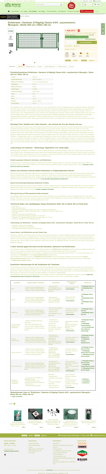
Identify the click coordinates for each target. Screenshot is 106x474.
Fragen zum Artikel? (16, 396)
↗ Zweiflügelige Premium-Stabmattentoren (85, 340)
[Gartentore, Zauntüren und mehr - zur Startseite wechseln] (13, 5)
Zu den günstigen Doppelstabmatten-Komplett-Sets (54, 179)
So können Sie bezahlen (35, 445)
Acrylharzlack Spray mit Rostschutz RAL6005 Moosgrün (18, 423)
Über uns (71, 66)
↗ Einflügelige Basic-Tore (87, 286)
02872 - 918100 (88, 1)
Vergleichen (69, 46)
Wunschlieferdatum (90, 39)
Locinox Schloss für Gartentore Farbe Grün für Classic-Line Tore (88, 422)
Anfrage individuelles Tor (50, 66)
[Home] (8, 11)
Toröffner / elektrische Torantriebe (45, 189)
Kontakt (30, 447)
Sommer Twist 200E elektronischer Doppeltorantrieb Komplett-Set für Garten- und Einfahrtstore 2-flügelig (53, 422)
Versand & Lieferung (34, 443)
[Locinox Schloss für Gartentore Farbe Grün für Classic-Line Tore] (88, 414)
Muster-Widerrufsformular (35, 451)
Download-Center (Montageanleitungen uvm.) (64, 458)
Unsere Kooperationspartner (60, 452)
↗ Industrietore (85, 382)
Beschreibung (12, 66)
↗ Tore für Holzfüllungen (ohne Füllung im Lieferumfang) (87, 329)
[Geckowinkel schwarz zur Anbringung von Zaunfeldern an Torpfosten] (35, 414)
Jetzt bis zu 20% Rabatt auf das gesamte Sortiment (63, 446)
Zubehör (40, 66)
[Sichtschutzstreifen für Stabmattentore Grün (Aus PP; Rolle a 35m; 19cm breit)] (71, 414)
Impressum (56, 460)
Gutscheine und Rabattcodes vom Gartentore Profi (64, 462)
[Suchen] (61, 4)
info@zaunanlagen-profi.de (11, 451)
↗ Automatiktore (85, 381)
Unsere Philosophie (58, 454)
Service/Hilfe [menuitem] (97, 1)
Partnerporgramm (57, 449)
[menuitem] (49, 4)
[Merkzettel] (81, 4)
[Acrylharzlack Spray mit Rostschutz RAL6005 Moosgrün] (18, 415)
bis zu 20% (91, 35)
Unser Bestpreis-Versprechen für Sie (62, 451)
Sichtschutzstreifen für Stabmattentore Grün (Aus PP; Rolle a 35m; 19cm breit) (70, 422)
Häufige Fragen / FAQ (30, 66)
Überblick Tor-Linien (62, 66)
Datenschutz (56, 443)
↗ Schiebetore (85, 379)
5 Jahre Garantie (70, 289)
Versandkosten (49, 470)
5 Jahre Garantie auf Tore (59, 456)
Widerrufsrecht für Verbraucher (36, 449)
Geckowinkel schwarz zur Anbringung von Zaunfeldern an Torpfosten (35, 422)
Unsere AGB (32, 452)
